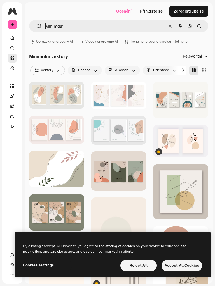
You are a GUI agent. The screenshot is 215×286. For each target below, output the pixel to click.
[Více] (12, 274)
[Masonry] (193, 70)
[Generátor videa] (12, 116)
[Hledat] (12, 48)
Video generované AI (101, 41)
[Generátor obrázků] (12, 106)
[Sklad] (12, 58)
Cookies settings (38, 265)
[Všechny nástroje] (12, 86)
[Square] (203, 70)
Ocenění (124, 11)
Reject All (139, 265)
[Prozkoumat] (12, 68)
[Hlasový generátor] (12, 126)
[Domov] (12, 38)
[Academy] (12, 264)
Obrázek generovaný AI (54, 41)
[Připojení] (12, 254)
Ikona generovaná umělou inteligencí (159, 41)
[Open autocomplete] (37, 26)
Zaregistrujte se (189, 11)
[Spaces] (12, 96)
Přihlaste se (151, 11)
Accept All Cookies (182, 265)
